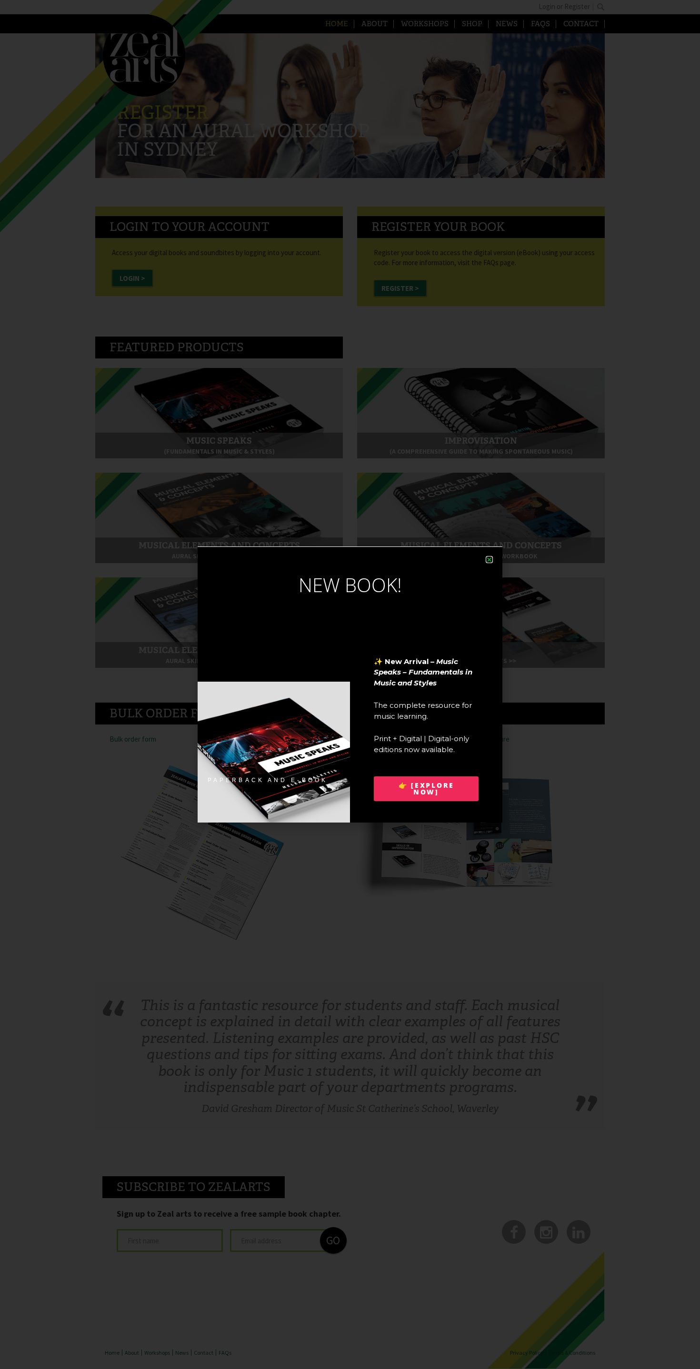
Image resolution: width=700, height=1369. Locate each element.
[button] (489, 559)
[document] (350, 684)
